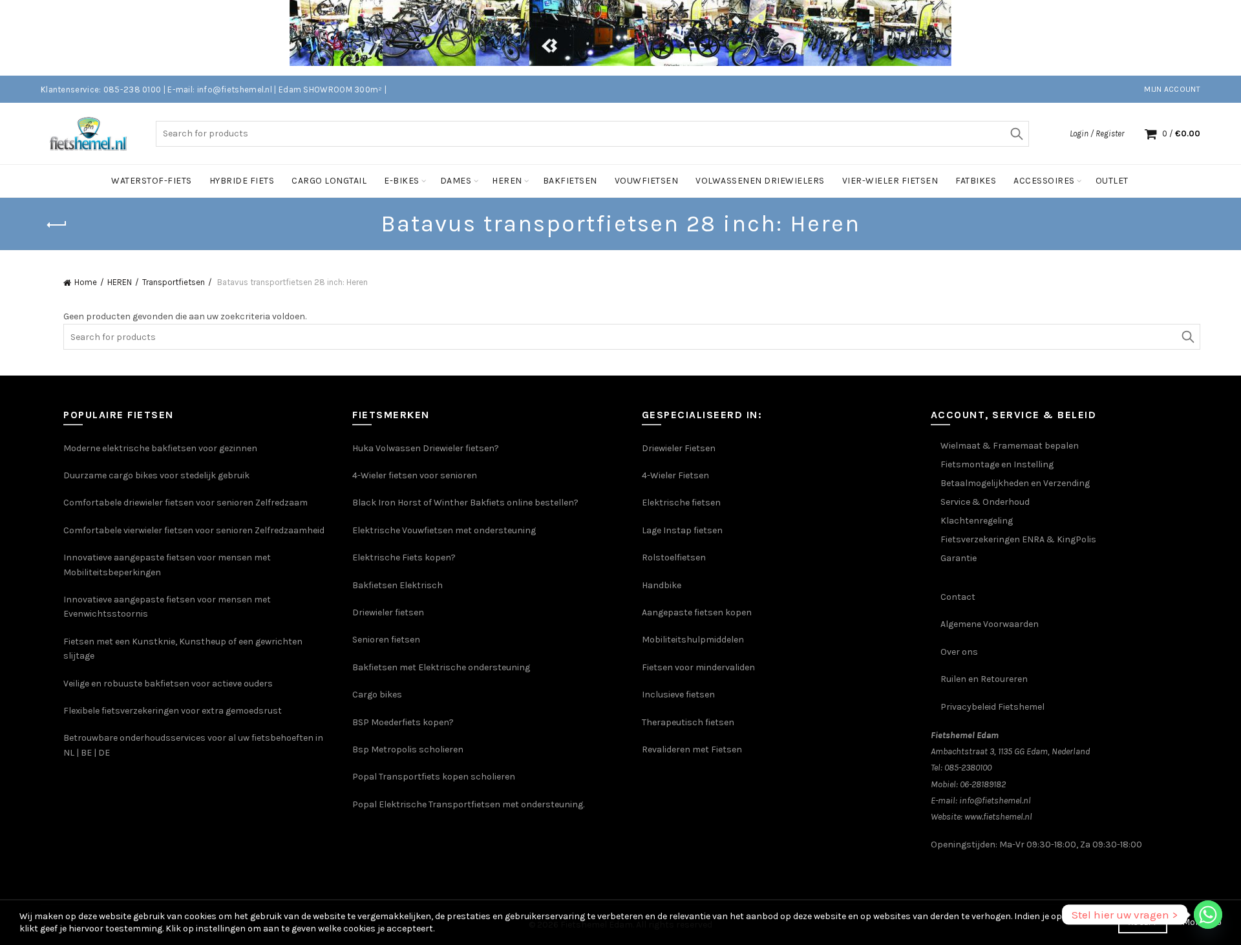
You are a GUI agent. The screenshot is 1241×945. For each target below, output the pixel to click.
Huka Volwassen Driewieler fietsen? (425, 448)
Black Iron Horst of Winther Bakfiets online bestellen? (465, 502)
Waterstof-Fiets (151, 180)
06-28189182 (983, 784)
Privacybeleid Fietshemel (992, 706)
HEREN (119, 282)
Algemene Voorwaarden (989, 624)
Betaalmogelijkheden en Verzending (1015, 483)
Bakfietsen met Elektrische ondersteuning (441, 667)
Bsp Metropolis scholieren (407, 749)
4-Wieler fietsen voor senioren (414, 475)
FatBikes (975, 180)
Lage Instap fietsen (682, 530)
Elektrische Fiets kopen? (404, 557)
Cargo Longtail (329, 180)
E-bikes (401, 180)
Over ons (959, 651)
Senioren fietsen (386, 639)
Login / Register (1097, 133)
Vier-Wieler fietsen (890, 180)
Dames (456, 180)
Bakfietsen (570, 180)
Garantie (958, 558)
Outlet (1112, 180)
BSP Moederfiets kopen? (403, 722)
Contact (957, 596)
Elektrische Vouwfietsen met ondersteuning (444, 530)
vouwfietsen (647, 180)
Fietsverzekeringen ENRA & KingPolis (1018, 539)
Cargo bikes (377, 694)
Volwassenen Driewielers (760, 180)
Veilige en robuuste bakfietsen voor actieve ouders (168, 683)
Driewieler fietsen (388, 612)
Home (85, 282)
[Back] (57, 225)
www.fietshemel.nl (998, 816)
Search (1016, 134)
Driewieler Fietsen (679, 448)
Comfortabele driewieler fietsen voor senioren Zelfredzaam (185, 502)
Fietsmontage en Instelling (997, 464)
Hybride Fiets (242, 180)
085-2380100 (968, 767)
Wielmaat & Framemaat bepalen (1009, 445)
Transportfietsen (173, 282)
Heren (507, 180)
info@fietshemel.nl (995, 800)
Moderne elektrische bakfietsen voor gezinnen (160, 448)
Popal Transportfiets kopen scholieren (433, 776)
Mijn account (1172, 89)
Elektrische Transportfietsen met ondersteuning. (481, 804)
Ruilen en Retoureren (984, 679)
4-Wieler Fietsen (675, 475)
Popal (365, 804)
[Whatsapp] (1208, 914)
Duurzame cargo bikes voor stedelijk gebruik (156, 475)
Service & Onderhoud (985, 501)
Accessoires (1044, 180)
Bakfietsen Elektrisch (397, 585)
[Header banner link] (601, 38)
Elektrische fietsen (681, 502)
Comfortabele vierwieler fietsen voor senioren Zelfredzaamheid (193, 530)
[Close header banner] (1221, 38)
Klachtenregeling (976, 520)
